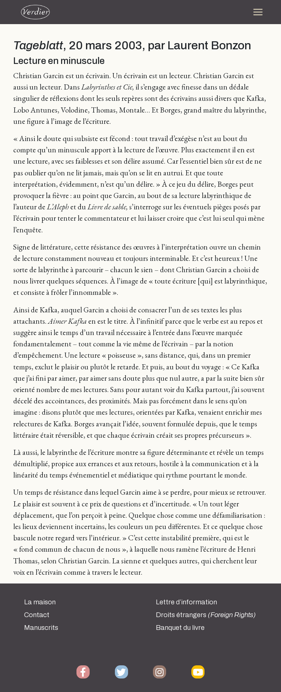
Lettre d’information (186, 602)
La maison (40, 602)
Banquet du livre (180, 627)
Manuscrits (41, 627)
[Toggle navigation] (258, 12)
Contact (36, 615)
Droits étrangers (206, 615)
